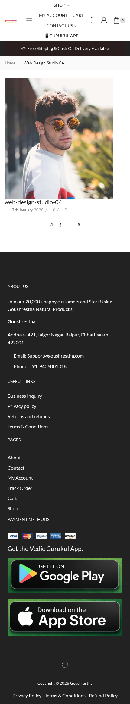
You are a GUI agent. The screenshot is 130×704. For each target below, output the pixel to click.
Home (10, 63)
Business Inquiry (25, 396)
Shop (59, 5)
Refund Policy (103, 695)
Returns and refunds (29, 416)
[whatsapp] (77, 224)
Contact (16, 468)
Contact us (60, 25)
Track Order (20, 488)
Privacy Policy (26, 695)
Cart (78, 15)
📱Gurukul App (61, 35)
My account (53, 15)
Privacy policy (22, 406)
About (14, 457)
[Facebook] (60, 224)
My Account (21, 477)
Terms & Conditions (28, 426)
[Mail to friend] (69, 224)
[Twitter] (53, 224)
